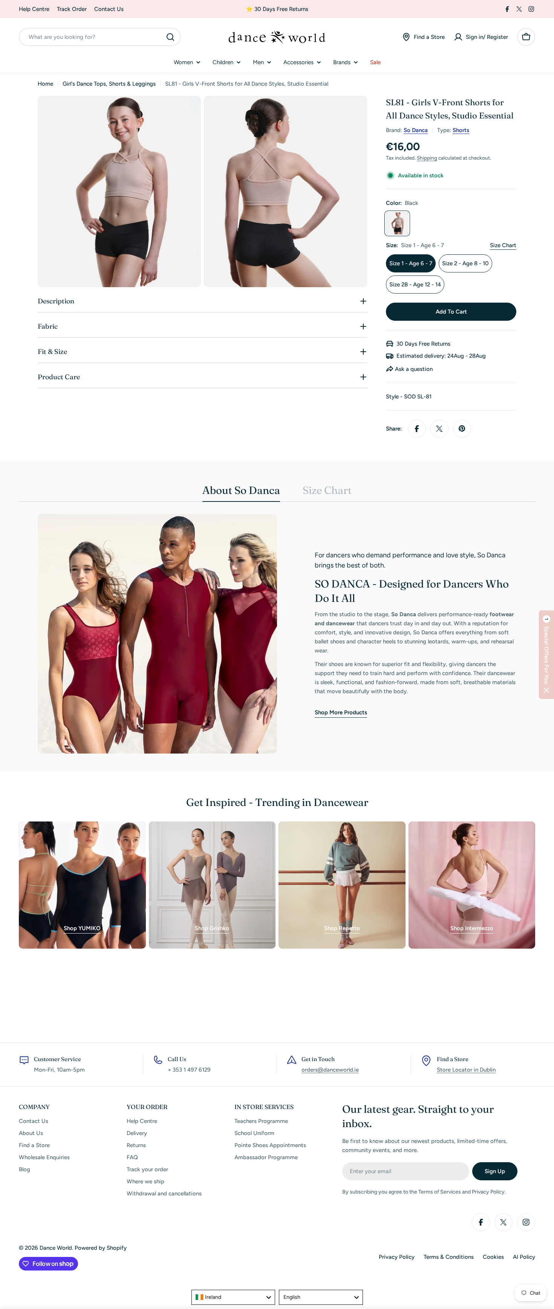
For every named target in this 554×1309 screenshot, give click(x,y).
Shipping (427, 158)
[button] (546, 654)
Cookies (493, 1257)
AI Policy (524, 1257)
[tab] (241, 492)
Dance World (56, 1247)
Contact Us (109, 9)
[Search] (170, 37)
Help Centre (34, 9)
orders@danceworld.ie (330, 1069)
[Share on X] (439, 429)
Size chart (503, 245)
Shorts (461, 130)
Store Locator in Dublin (466, 1069)
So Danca (416, 130)
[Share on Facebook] (417, 429)
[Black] (397, 223)
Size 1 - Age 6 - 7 (410, 263)
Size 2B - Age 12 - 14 (415, 284)
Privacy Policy (397, 1257)
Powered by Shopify (101, 1247)
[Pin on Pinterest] (462, 429)
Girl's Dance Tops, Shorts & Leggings (109, 83)
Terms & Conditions (449, 1257)
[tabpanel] (277, 634)
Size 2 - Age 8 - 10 (465, 263)
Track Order (72, 9)
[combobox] (100, 37)
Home (45, 83)
